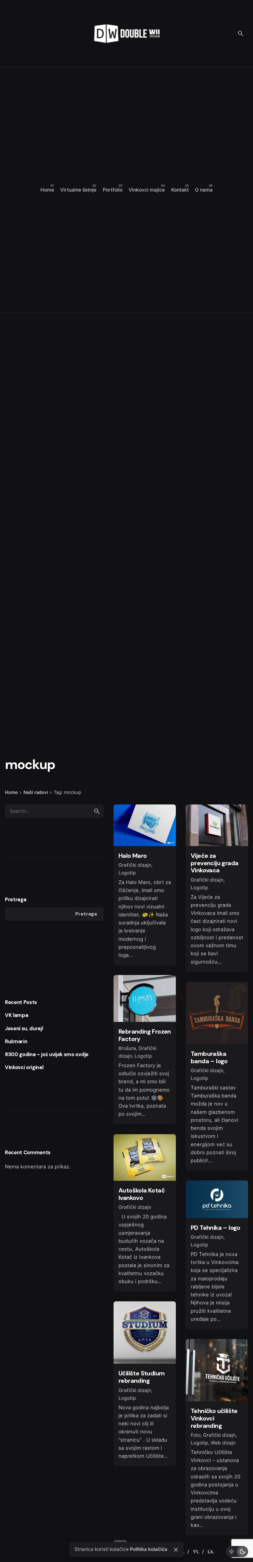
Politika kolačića (148, 1549)
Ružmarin (16, 1041)
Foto (196, 1435)
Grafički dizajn (134, 865)
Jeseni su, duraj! (24, 1028)
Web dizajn (223, 1443)
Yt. (197, 1552)
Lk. (211, 1552)
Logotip (127, 873)
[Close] (176, 1549)
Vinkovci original (24, 1067)
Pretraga (15, 899)
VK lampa (16, 1015)
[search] (97, 811)
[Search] (240, 33)
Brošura (127, 1048)
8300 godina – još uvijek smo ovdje (47, 1054)
